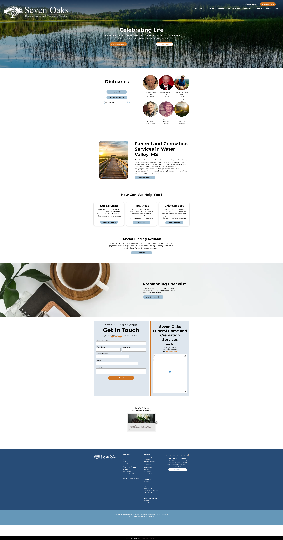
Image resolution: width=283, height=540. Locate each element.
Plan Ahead (125, 469)
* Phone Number (102, 354)
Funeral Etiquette (148, 488)
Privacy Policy (133, 516)
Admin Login (150, 516)
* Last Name (126, 347)
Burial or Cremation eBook (129, 476)
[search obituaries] (128, 102)
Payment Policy (147, 502)
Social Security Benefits (150, 495)
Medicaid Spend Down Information (152, 492)
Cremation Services (149, 473)
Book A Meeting (127, 471)
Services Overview (148, 467)
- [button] (155, 357)
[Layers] (185, 355)
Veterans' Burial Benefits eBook (131, 478)
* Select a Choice (102, 340)
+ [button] (155, 355)
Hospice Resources (148, 486)
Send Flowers (147, 459)
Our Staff (125, 459)
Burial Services (147, 471)
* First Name (100, 347)
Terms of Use (142, 516)
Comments (100, 367)
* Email (98, 360)
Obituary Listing (148, 457)
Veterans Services (148, 476)
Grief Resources (148, 484)
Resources (146, 481)
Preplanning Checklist (128, 473)
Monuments (146, 500)
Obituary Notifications (149, 461)
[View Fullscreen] (155, 360)
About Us (125, 457)
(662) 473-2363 (116, 337)
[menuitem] (199, 8)
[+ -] (170, 373)
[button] (127, 422)
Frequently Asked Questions (151, 490)
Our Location (126, 461)
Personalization (148, 469)
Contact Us (125, 463)
